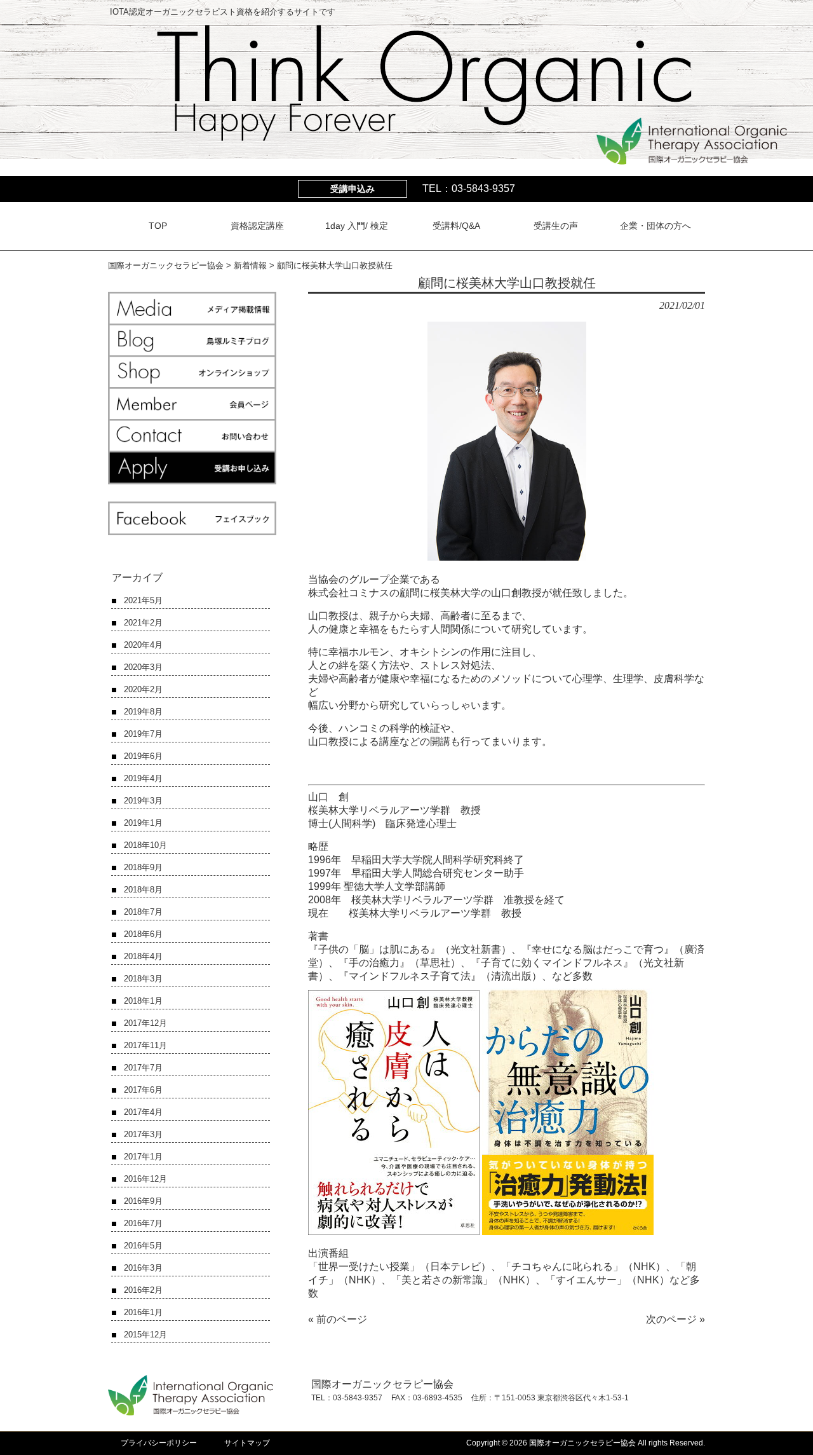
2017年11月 (145, 1045)
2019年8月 (143, 711)
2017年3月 (143, 1134)
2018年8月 (143, 889)
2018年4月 (143, 956)
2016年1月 (143, 1312)
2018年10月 (145, 845)
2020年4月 (143, 645)
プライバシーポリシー (159, 1442)
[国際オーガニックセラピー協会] (691, 159)
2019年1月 (143, 823)
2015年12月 (145, 1334)
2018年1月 (143, 1001)
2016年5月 (143, 1245)
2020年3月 (143, 667)
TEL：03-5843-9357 (468, 188)
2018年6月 (143, 934)
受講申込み (352, 189)
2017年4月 (143, 1112)
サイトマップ (247, 1442)
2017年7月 (143, 1067)
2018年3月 (143, 978)
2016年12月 (145, 1179)
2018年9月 (143, 867)
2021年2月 (143, 622)
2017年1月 (143, 1156)
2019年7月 (143, 734)
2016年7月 (143, 1223)
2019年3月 (143, 800)
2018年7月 (143, 912)
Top (783, 1425)
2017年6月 (143, 1090)
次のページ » (675, 1319)
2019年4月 (143, 778)
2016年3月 (143, 1268)
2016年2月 (143, 1290)
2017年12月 (145, 1023)
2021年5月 (143, 600)
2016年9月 (143, 1201)
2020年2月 (143, 689)
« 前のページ (337, 1319)
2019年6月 (143, 756)
